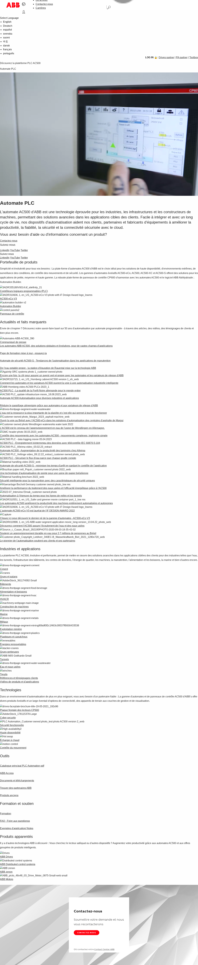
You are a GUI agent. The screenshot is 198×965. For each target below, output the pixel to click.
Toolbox (193, 57)
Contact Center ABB (104, 949)
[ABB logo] (13, 5)
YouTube (15, 250)
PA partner (181, 57)
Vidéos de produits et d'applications (19, 681)
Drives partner (166, 57)
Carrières (41, 8)
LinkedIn (4, 250)
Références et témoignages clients (19, 678)
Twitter (24, 250)
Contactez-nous (44, 4)
